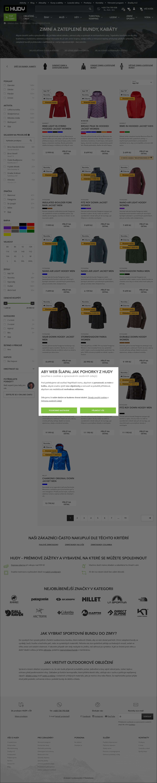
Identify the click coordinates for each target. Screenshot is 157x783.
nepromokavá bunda (69, 650)
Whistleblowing (12, 748)
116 (7, 251)
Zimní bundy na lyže (74, 545)
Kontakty (99, 3)
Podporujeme (12, 758)
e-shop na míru (77, 778)
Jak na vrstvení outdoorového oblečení (111, 50)
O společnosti (12, 742)
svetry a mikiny (48, 675)
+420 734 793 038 (61, 711)
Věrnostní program (116, 3)
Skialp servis (107, 748)
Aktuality (42, 3)
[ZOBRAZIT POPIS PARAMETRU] (29, 135)
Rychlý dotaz (143, 751)
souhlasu (132, 725)
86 (15, 246)
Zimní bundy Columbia (101, 545)
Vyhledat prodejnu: (13, 140)
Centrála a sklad (144, 748)
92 (23, 246)
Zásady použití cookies (97, 397)
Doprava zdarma (18, 565)
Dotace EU (11, 764)
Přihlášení (134, 9)
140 (22, 251)
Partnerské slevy (43, 745)
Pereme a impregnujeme (111, 751)
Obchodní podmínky (44, 748)
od (6, 303)
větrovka (47, 650)
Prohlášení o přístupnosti (46, 767)
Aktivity (23, 3)
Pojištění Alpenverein (110, 742)
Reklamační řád (43, 754)
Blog (32, 3)
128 (15, 251)
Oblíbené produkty (128, 9)
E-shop (141, 745)
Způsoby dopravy (43, 758)
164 (7, 256)
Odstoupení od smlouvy (46, 751)
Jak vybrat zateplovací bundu (77, 50)
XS (15, 256)
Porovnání (123, 9)
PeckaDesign (89, 778)
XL (15, 261)
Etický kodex (11, 745)
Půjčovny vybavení (109, 745)
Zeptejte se (78, 745)
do (32, 303)
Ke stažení (77, 742)
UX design (67, 778)
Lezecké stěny (73, 3)
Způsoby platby (43, 761)
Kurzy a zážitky (57, 3)
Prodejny (87, 3)
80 (7, 246)
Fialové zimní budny (48, 545)
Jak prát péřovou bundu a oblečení (44, 50)
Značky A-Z (132, 3)
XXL (22, 261)
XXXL (30, 261)
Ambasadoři (11, 754)
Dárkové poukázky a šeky (111, 754)
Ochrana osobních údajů (51, 401)
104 (30, 246)
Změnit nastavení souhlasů (47, 770)
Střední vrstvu (31, 675)
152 (30, 251)
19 (125, 518)
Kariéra (9, 761)
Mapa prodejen (21, 716)
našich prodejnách (53, 572)
